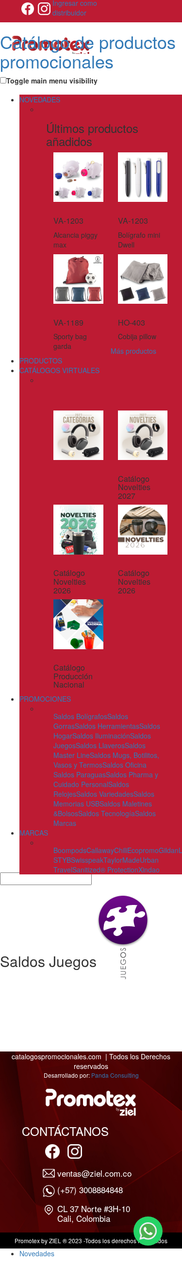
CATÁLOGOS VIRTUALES (59, 370)
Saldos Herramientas (107, 726)
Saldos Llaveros (100, 745)
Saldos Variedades (104, 794)
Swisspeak (87, 860)
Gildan (169, 850)
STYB (62, 860)
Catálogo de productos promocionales (88, 51)
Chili (120, 850)
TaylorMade (121, 860)
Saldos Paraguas (79, 774)
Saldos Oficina (124, 765)
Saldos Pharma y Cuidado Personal (105, 779)
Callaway (100, 850)
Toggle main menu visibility (52, 80)
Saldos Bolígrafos (80, 716)
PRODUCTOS (40, 360)
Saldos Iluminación (101, 735)
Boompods (69, 850)
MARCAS (33, 833)
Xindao (149, 869)
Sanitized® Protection (105, 869)
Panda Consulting (115, 1075)
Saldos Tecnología (106, 813)
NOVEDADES (39, 99)
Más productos (133, 351)
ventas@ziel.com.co (94, 1173)
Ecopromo (143, 850)
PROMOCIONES (45, 699)
